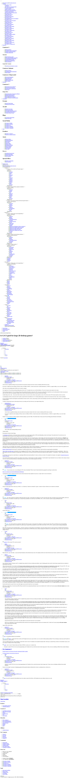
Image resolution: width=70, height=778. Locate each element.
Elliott (10, 638)
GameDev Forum (6, 743)
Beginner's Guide (10, 56)
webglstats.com (6, 435)
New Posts (9, 118)
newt (5, 636)
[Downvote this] (17, 380)
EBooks (9, 141)
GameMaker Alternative (7, 710)
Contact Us (7, 324)
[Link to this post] (7, 381)
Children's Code (5, 772)
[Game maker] (9, 165)
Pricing (4, 712)
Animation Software (6, 706)
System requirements (13, 50)
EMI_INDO (2, 372)
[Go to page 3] (6, 689)
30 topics (8, 547)
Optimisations (12, 60)
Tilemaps (9, 148)
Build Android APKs (12, 58)
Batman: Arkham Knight (7, 449)
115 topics (8, 536)
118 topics (8, 558)
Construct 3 (15, 213)
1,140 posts (13, 558)
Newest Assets (11, 153)
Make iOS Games (17, 229)
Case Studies (5, 715)
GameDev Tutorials (6, 744)
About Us (4, 734)
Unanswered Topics (6, 329)
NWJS (10, 78)
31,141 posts (13, 424)
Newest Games (10, 109)
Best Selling (10, 154)
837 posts (12, 547)
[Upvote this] (8, 380)
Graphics (9, 144)
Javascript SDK (10, 80)
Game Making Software (7, 705)
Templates (10, 146)
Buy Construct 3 (10, 133)
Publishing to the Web (14, 57)
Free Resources (12, 87)
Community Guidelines (7, 747)
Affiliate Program (6, 730)
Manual (9, 49)
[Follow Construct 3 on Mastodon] (9, 128)
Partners (4, 723)
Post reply (2, 343)
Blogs (6, 317)
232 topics (9, 659)
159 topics (9, 464)
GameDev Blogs (5, 745)
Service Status (5, 774)
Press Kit (4, 736)
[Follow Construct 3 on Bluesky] (9, 126)
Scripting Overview (11, 51)
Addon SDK (10, 52)
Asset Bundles (10, 160)
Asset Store (7, 284)
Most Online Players (11, 111)
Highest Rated (10, 155)
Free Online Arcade (6, 746)
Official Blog (12, 117)
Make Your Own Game (7, 711)
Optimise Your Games (18, 230)
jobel (5, 678)
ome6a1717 (6, 542)
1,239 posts (13, 379)
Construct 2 (12, 244)
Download (11, 77)
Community (5, 98)
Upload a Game (11, 112)
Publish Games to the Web (19, 227)
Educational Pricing (10, 95)
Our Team (4, 735)
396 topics (9, 505)
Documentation (5, 713)
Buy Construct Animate (11, 134)
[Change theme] (10, 326)
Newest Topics (11, 104)
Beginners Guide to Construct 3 (19, 226)
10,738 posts (13, 505)
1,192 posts (13, 407)
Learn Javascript (5, 722)
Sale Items (9, 161)
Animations (11, 140)
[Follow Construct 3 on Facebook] (9, 127)
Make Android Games (18, 228)
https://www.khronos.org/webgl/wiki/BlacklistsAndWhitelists (13, 471)
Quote (11, 382)
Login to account (11, 325)
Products (4, 3)
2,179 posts (13, 659)
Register (4, 163)
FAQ (8, 89)
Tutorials (8, 72)
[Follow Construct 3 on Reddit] (8, 123)
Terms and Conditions (6, 770)
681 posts (13, 464)
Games (9, 143)
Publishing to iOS (11, 59)
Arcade (6, 304)
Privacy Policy (5, 771)
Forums (6, 295)
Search (4, 331)
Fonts (8, 142)
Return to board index (9, 692)
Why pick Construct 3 (12, 86)
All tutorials (9, 61)
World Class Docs (11, 94)
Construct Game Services (17, 200)
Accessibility (5, 773)
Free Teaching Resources (7, 721)
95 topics (8, 407)
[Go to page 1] (7, 349)
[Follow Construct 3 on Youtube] (9, 124)
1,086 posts (13, 536)
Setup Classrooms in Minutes (14, 93)
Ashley (5, 469)
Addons (9, 139)
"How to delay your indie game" (8, 451)
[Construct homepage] (9, 2)
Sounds (11, 145)
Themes (9, 147)
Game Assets (5, 742)
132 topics (9, 379)
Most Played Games (13, 110)
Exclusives (9, 156)
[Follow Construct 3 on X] (8, 125)
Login (7, 163)
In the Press (5, 737)
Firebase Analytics (3, 368)
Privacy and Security (12, 88)
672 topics (9, 424)
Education (4, 82)
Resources (4, 45)
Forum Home (10, 103)
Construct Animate (15, 186)
